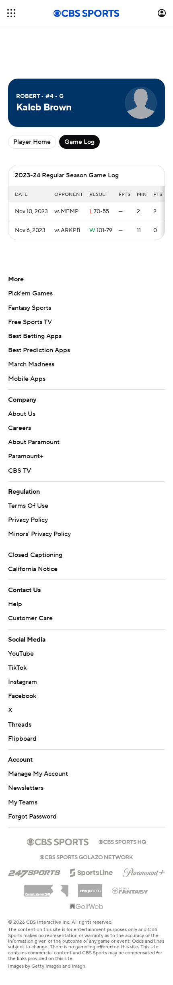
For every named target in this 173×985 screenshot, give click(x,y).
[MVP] (90, 887)
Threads (19, 725)
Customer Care (30, 618)
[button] (11, 13)
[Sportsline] (91, 871)
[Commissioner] (46, 888)
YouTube (21, 654)
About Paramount (34, 442)
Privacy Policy (28, 520)
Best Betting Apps (35, 336)
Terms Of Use (28, 506)
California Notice (33, 569)
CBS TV (19, 471)
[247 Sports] (34, 871)
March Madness (31, 364)
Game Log (79, 142)
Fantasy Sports (29, 308)
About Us (21, 414)
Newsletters (25, 788)
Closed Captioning (35, 555)
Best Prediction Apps (39, 350)
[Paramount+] (144, 871)
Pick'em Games (30, 293)
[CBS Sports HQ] (122, 841)
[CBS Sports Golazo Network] (86, 856)
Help (15, 604)
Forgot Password (32, 817)
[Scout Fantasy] (130, 890)
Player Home (32, 142)
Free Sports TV (30, 322)
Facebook (22, 696)
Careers (19, 428)
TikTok (17, 668)
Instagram (22, 682)
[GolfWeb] (86, 907)
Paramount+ (25, 456)
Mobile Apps (26, 379)
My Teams (22, 802)
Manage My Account (38, 774)
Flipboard (22, 739)
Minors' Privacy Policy (39, 534)
